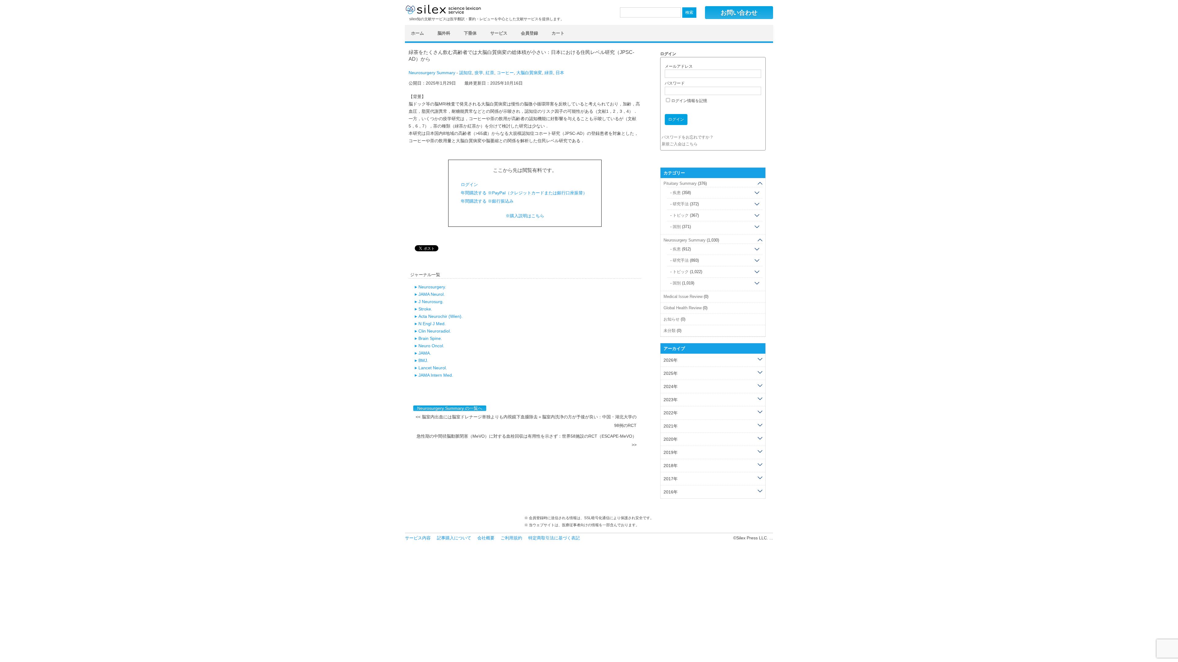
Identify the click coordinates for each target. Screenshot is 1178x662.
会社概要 (486, 537)
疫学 (479, 72)
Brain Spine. (430, 338)
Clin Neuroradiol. (434, 331)
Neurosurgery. (432, 286)
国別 (677, 226)
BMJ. (423, 360)
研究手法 (681, 204)
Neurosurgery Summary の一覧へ (449, 408)
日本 (560, 72)
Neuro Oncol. (431, 345)
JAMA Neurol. (431, 294)
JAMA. (424, 353)
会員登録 (529, 33)
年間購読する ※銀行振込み (487, 201)
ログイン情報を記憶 (688, 100)
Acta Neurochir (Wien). (440, 316)
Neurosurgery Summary (432, 72)
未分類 (670, 330)
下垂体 (470, 33)
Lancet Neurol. (432, 367)
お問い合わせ (739, 12)
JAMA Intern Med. (435, 375)
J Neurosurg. (431, 301)
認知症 (465, 72)
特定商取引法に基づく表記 (554, 537)
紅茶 (490, 72)
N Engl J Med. (432, 323)
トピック (681, 215)
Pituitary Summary (680, 183)
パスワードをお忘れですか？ (688, 137)
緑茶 (549, 72)
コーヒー (505, 72)
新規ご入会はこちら (680, 144)
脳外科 (443, 33)
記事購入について (454, 537)
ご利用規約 (511, 537)
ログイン (469, 184)
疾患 (677, 192)
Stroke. (425, 308)
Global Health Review (683, 308)
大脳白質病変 (529, 72)
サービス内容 (418, 537)
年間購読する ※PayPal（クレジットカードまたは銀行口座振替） (524, 192)
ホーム (417, 33)
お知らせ (671, 319)
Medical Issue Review (683, 296)
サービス (498, 33)
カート (558, 33)
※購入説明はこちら (525, 215)
